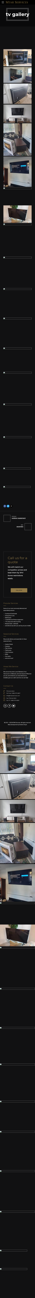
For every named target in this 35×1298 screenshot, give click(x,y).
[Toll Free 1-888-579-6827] (4, 693)
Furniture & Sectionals (11, 613)
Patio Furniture (9, 652)
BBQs (6, 654)
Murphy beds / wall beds (11, 623)
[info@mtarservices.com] (4, 696)
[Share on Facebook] (4, 506)
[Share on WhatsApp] (11, 506)
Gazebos (7, 646)
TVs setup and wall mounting (13, 621)
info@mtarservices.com (13, 695)
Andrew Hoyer (23, 724)
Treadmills (8, 619)
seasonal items (7, 641)
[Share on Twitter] (8, 506)
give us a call (11, 677)
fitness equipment (18, 619)
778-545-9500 (10, 691)
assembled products (8, 610)
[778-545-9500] (4, 691)
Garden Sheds (9, 644)
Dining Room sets (10, 615)
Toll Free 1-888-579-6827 (13, 693)
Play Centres (8, 648)
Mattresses (8, 617)
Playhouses (8, 650)
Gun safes (8, 656)
